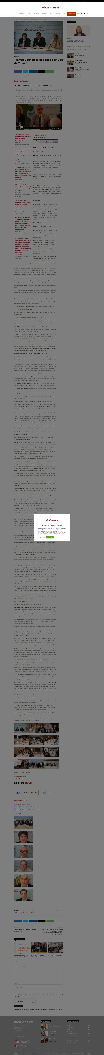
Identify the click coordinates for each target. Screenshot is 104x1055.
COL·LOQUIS (36, 13)
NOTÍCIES (50, 13)
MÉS (64, 13)
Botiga (64, 1)
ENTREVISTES (21, 13)
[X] (86, 1)
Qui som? (69, 1)
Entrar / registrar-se (52, 1)
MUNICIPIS (58, 13)
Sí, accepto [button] (50, 537)
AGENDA (78, 13)
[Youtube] (89, 1)
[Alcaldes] (52, 7)
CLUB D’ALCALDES (71, 13)
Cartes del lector (75, 1)
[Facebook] (82, 1)
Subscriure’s (59, 1)
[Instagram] (84, 1)
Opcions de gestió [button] (42, 537)
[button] (88, 14)
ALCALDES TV (44, 13)
